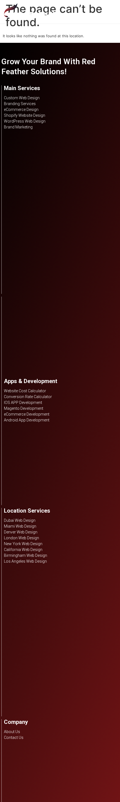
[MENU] (113, 11)
